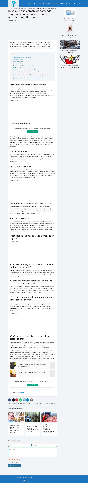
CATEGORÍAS (49, 3)
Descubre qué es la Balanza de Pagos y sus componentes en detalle (45, 404)
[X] (13, 400)
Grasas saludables (18, 61)
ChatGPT (33, 131)
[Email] (31, 400)
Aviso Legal (19, 477)
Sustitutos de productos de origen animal (23, 66)
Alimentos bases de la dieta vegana (22, 57)
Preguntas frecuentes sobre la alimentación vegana (26, 70)
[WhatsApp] (20, 400)
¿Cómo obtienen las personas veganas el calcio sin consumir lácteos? (31, 74)
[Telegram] (27, 400)
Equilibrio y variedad (18, 68)
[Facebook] (9, 400)
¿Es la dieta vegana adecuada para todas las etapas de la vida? (29, 76)
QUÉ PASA (41, 3)
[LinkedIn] (24, 400)
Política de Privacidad (28, 477)
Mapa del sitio (25, 480)
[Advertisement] (32, 30)
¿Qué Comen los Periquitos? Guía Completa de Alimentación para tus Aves (19, 404)
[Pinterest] (16, 400)
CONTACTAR (77, 3)
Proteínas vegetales (18, 59)
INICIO (30, 3)
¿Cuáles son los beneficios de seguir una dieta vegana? (27, 78)
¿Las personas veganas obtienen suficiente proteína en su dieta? (29, 72)
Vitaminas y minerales (18, 64)
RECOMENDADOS (60, 3)
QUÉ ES (35, 3)
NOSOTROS (68, 3)
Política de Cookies (25, 479)
